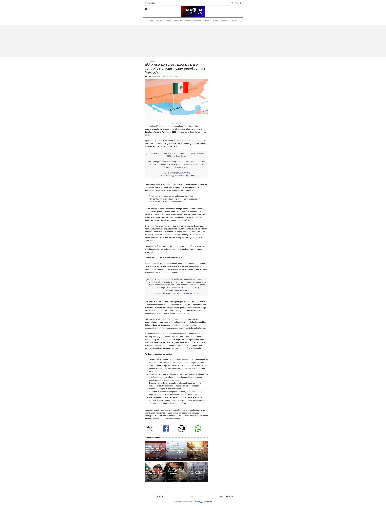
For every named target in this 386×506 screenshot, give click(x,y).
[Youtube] (240, 3)
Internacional (178, 20)
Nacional (168, 20)
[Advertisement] (193, 41)
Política (151, 20)
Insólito (215, 20)
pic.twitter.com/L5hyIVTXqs (179, 173)
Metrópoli (159, 20)
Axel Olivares (149, 76)
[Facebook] (235, 3)
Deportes (188, 20)
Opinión (234, 20)
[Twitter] (237, 3)
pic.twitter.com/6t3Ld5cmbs (177, 290)
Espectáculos (225, 20)
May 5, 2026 (190, 176)
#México (156, 153)
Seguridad (197, 20)
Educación (207, 20)
